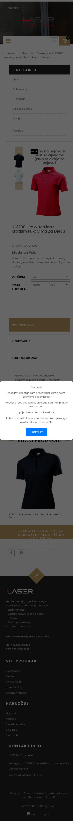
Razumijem (36, 431)
